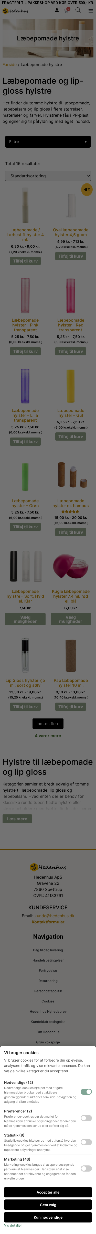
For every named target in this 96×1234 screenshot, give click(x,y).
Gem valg (48, 1205)
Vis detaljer (13, 1225)
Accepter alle (48, 1192)
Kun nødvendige (48, 1217)
